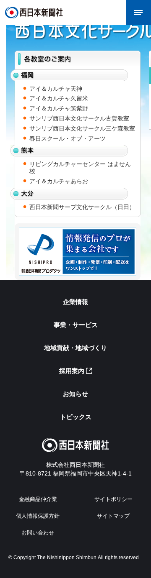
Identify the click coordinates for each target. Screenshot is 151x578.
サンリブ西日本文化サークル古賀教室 (79, 118)
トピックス (75, 416)
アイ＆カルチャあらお (58, 181)
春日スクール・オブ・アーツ (67, 138)
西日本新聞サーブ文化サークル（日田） (82, 207)
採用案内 (71, 370)
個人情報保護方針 (38, 516)
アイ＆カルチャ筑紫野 (58, 108)
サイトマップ (113, 516)
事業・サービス (76, 324)
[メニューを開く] (138, 12)
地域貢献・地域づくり (75, 347)
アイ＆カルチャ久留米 (58, 98)
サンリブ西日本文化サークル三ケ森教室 (82, 128)
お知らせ (75, 393)
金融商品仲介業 (38, 499)
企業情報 (75, 301)
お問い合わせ (37, 532)
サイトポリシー (113, 499)
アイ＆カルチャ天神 (55, 88)
